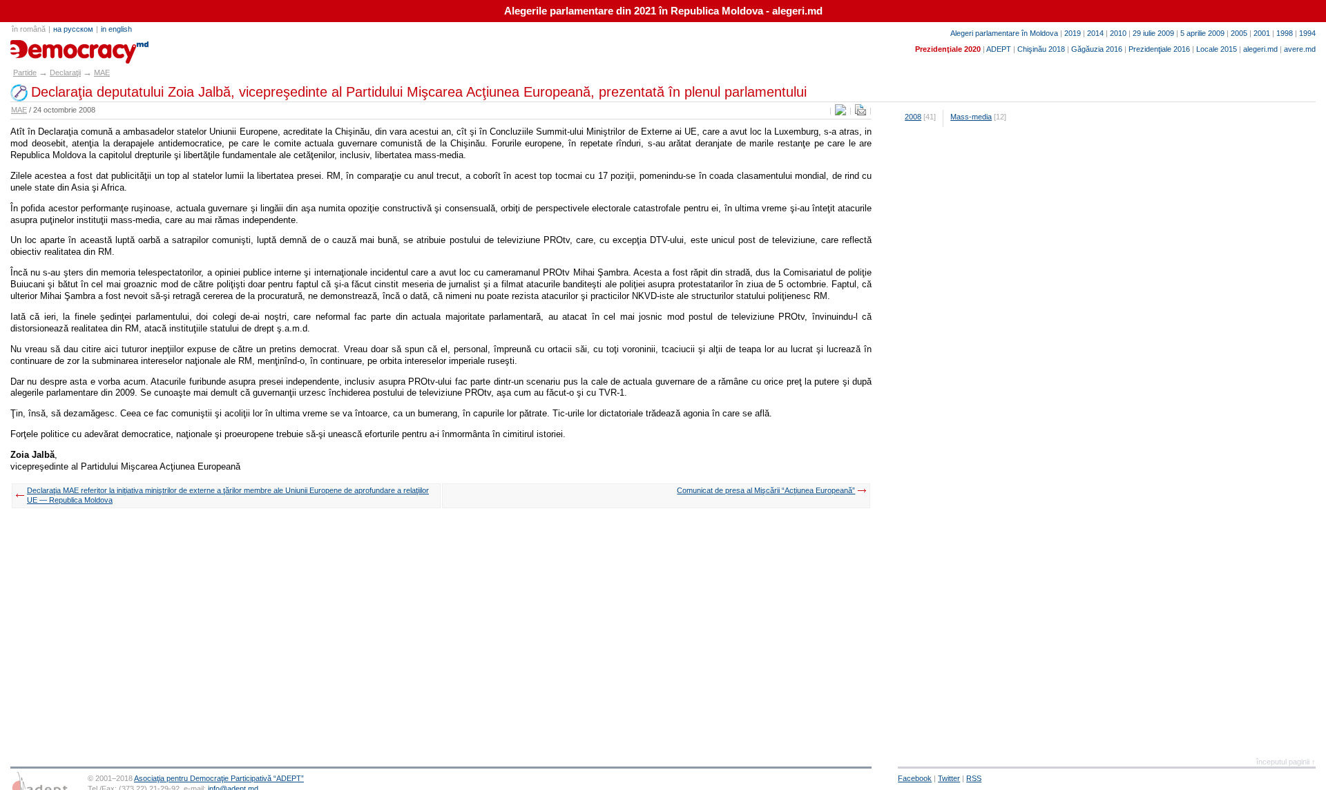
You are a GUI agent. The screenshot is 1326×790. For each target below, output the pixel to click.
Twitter (949, 778)
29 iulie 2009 (1153, 33)
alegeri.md (1260, 49)
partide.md (42, 47)
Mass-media (971, 117)
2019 (1072, 33)
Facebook (915, 778)
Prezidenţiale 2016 (1159, 49)
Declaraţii (65, 72)
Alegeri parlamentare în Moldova (1004, 33)
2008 (913, 117)
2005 (1239, 33)
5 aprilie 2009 (1202, 33)
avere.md (1300, 49)
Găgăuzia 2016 (1096, 49)
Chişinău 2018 (1041, 49)
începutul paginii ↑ (1286, 762)
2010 (1118, 33)
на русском (73, 29)
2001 (1261, 33)
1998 (1284, 33)
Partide (25, 72)
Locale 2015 (1216, 49)
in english (116, 29)
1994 (1307, 33)
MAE (102, 72)
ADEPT (998, 49)
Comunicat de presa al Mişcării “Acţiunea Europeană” (766, 490)
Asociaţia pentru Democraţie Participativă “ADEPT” (219, 778)
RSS (973, 778)
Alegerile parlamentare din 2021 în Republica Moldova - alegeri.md (663, 11)
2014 (1095, 33)
